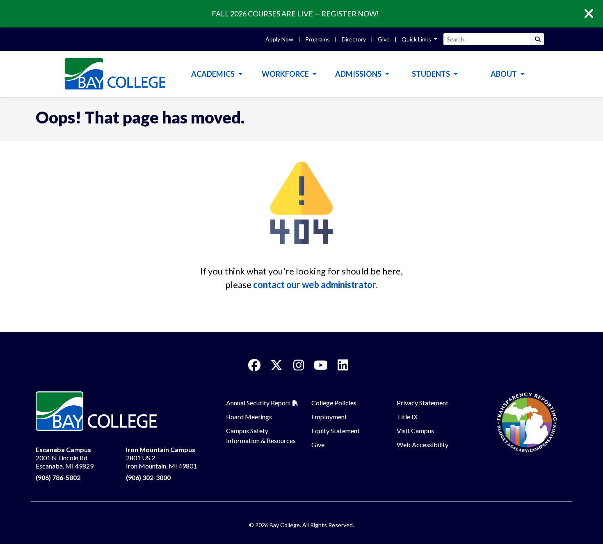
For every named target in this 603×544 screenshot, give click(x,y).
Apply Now (279, 39)
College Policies (333, 403)
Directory (354, 39)
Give (384, 39)
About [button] (504, 73)
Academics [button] (213, 73)
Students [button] (431, 73)
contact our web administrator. (315, 284)
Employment (329, 417)
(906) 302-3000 (148, 477)
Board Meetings (249, 417)
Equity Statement (335, 430)
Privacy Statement (422, 403)
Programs (317, 39)
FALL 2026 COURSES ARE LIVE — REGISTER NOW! (295, 13)
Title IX (407, 417)
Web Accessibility (422, 444)
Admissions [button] (359, 73)
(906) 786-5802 (58, 477)
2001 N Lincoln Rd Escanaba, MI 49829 (65, 458)
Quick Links (417, 39)
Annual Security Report (258, 403)
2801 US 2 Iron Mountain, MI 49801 (161, 458)
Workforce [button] (286, 73)
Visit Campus (415, 430)
